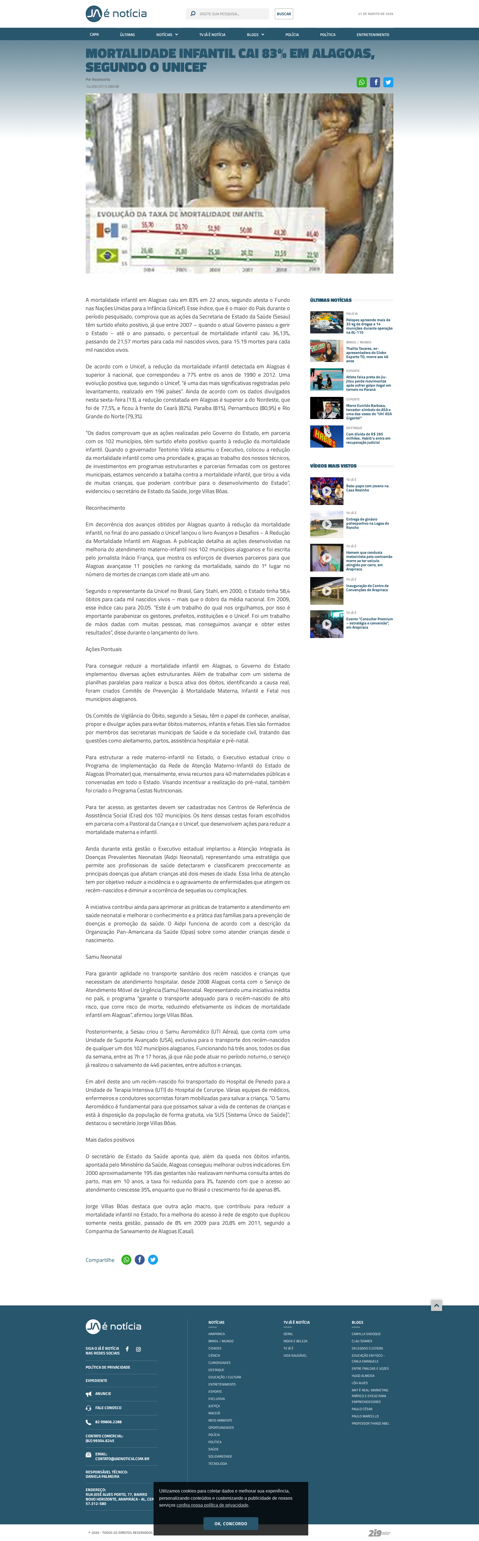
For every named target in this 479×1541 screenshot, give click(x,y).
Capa (94, 34)
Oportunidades (221, 1427)
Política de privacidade (108, 1367)
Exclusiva (216, 1398)
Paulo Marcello (365, 1416)
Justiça (214, 1406)
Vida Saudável (295, 1355)
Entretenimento (373, 34)
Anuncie (103, 1393)
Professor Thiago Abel (370, 1423)
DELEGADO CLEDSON (367, 1348)
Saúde (213, 1449)
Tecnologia (217, 1463)
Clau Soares (362, 1341)
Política (327, 34)
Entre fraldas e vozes (370, 1368)
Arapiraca (216, 1333)
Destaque (216, 1369)
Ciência (214, 1355)
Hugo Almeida (363, 1375)
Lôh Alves (360, 1383)
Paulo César (362, 1409)
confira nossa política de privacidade (212, 1505)
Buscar (284, 14)
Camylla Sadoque (366, 1333)
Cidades (214, 1348)
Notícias (164, 34)
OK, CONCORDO (231, 1523)
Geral (288, 1333)
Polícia (292, 34)
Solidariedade (220, 1456)
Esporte (215, 1391)
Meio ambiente (220, 1420)
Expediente (96, 1380)
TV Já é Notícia (212, 34)
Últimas (127, 34)
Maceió (214, 1413)
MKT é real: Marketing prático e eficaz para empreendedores (370, 1395)
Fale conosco (108, 1407)
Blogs (253, 34)
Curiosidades (219, 1362)
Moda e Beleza (295, 1341)
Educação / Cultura (224, 1377)
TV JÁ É (289, 1348)
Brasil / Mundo (220, 1341)
